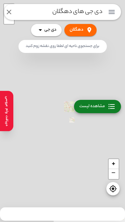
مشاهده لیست (92, 106)
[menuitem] (111, 12)
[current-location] (113, 188)
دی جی (50, 29)
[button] (114, 164)
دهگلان (76, 29)
